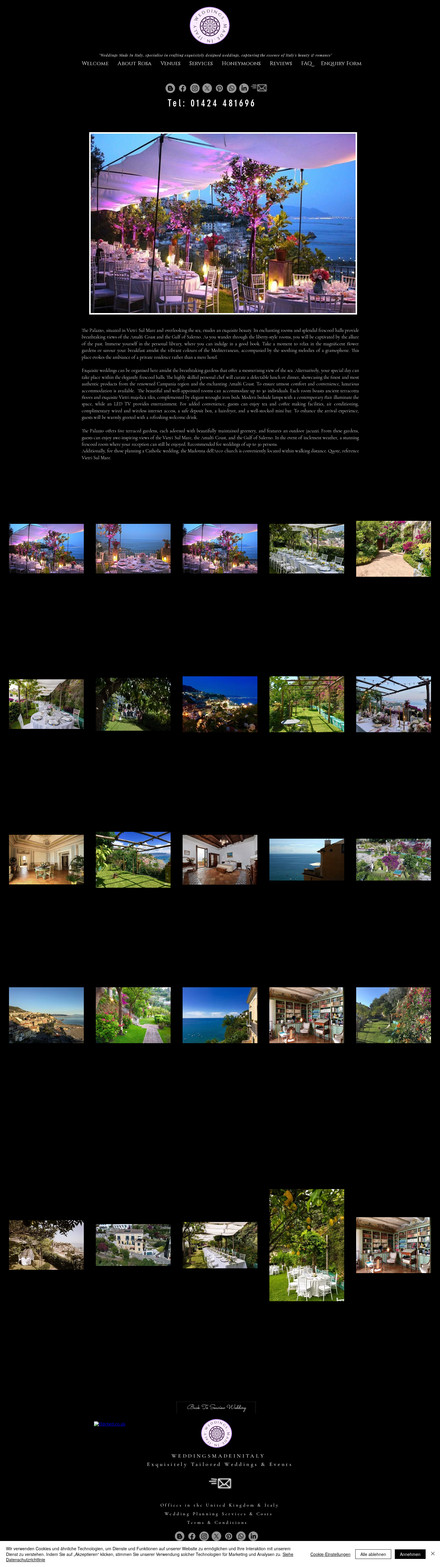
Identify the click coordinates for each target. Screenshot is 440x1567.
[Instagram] (195, 88)
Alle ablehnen (373, 1554)
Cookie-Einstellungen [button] (330, 1554)
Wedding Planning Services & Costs (219, 1513)
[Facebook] (182, 88)
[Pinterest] (219, 88)
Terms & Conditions (217, 1522)
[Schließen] (432, 1554)
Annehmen (410, 1554)
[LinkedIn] (244, 88)
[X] (207, 88)
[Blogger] (170, 88)
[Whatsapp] (231, 88)
